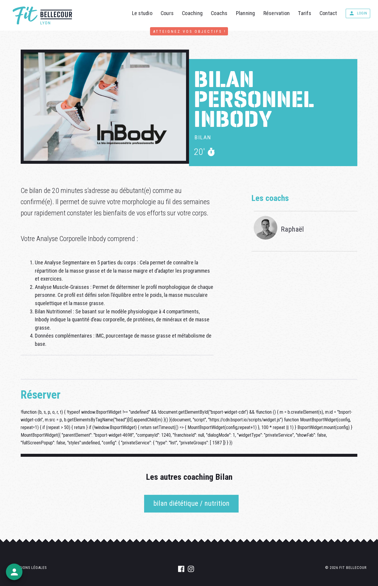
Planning (245, 13)
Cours (167, 13)
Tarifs (304, 13)
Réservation (276, 13)
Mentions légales (29, 567)
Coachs (219, 13)
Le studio (142, 13)
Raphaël (292, 229)
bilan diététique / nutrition (191, 503)
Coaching (192, 13)
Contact (328, 13)
